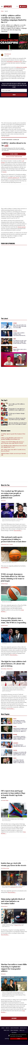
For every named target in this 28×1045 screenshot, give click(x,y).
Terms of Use (19, 1036)
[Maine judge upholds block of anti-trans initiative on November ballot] (14, 916)
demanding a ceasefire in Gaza (14, 61)
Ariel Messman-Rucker (5, 868)
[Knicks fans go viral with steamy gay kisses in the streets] (14, 878)
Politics (15, 750)
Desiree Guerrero (4, 906)
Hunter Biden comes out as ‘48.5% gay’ (19, 350)
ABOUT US (7, 1028)
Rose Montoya (4, 668)
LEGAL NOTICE (14, 1032)
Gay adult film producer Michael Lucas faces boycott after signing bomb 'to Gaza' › (14, 446)
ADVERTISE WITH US (23, 1028)
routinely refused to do (13, 177)
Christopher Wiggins (5, 800)
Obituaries (15, 743)
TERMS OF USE (21, 1030)
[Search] (17, 6)
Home (2, 11)
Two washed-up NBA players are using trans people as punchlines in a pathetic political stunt (12, 494)
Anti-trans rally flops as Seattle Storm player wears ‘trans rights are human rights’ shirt (18, 424)
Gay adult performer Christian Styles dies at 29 (19, 745)
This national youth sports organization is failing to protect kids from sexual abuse (13, 539)
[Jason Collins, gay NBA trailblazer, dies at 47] (4, 404)
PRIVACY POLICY (6, 1030)
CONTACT (3, 1028)
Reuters (4, 172)
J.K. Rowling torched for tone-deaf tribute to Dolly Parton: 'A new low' (19, 722)
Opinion (15, 323)
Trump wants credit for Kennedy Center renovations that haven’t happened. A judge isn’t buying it (19, 335)
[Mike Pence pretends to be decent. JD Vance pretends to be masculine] (6, 325)
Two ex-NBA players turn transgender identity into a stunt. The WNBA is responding (13, 620)
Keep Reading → (18, 530)
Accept (18, 1038)
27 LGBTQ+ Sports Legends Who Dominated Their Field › (13, 434)
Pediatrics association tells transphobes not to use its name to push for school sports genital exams (19, 754)
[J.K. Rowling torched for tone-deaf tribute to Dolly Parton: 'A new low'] (6, 721)
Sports (6, 11)
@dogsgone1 (13, 887)
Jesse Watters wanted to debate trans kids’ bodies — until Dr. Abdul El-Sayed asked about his (20, 738)
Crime (14, 338)
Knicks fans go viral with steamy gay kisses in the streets (13, 864)
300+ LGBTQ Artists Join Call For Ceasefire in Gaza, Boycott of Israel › (13, 450)
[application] (14, 359)
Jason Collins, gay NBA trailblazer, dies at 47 (17, 404)
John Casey (4, 500)
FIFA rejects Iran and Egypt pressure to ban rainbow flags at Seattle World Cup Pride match (13, 794)
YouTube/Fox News (17, 925)
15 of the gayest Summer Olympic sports (17, 414)
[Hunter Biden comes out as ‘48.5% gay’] (6, 349)
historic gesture (22, 227)
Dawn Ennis (4, 974)
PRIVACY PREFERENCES (14, 1030)
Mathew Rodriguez (5, 583)
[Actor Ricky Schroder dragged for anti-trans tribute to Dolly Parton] (6, 760)
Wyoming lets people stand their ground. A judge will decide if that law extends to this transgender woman (19, 342)
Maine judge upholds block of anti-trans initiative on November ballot (13, 901)
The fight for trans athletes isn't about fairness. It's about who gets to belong (13, 663)
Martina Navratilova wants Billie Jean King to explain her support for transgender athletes (14, 967)
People (14, 718)
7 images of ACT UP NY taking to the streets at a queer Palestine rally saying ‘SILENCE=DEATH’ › (12, 442)
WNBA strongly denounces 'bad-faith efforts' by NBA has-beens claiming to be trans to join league (13, 577)
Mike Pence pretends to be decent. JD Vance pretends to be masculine (19, 326)
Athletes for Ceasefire (21, 67)
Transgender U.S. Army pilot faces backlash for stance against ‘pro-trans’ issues (17, 410)
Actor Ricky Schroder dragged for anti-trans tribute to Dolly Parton (18, 761)
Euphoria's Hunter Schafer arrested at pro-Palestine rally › (13, 454)
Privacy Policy (12, 1036)
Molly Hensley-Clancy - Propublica (7, 544)
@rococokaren (19, 887)
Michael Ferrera (10, 668)
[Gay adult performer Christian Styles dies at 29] (6, 744)
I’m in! (14, 95)
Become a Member (14, 154)
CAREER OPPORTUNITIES (14, 1028)
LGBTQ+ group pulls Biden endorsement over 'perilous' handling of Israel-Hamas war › (12, 438)
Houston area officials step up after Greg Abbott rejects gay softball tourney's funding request (17, 419)
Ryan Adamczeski (8, 53)
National (15, 331)
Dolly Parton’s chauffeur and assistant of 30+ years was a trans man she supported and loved (20, 730)
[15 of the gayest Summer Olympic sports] (4, 414)
